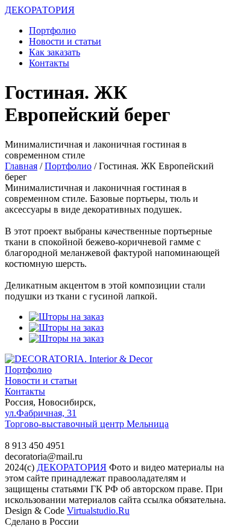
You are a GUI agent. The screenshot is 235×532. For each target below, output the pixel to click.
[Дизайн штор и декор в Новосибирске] (78, 359)
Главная (21, 166)
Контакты (49, 63)
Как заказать (54, 52)
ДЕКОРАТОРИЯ (40, 10)
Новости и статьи (65, 41)
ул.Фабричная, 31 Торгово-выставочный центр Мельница (87, 418)
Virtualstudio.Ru (98, 510)
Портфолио (52, 30)
